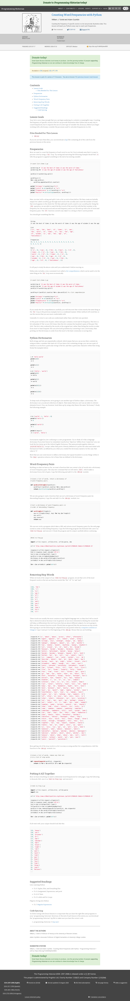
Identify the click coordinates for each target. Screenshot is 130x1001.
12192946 (102, 977)
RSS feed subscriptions (83, 983)
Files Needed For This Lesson (47, 90)
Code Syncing (42, 110)
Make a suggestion (121, 983)
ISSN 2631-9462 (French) (12, 990)
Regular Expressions (45, 904)
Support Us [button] (96, 8)
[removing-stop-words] (99, 574)
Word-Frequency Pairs (42, 99)
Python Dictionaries (40, 96)
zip (66, 140)
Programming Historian (13, 9)
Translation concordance (98, 997)
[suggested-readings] (99, 881)
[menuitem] (81, 9)
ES (50, 71)
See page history (103, 983)
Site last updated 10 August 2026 (58, 983)
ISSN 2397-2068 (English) (12, 983)
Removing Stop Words (41, 102)
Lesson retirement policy (32, 997)
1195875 (76, 977)
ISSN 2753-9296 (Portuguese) (12, 993)
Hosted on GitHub (34, 983)
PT (54, 71)
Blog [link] (105, 8)
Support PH (85, 30)
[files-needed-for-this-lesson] (99, 133)
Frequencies (38, 93)
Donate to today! (65, 2)
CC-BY (87, 974)
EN (41, 71)
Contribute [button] (70, 8)
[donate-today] (99, 57)
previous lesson (83, 77)
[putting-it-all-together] (99, 773)
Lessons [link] (81, 8)
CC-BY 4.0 (72, 29)
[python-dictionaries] (99, 338)
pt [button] (119, 8)
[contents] (99, 85)
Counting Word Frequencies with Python (77, 14)
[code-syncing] (99, 911)
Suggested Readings (41, 108)
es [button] (113, 8)
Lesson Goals (38, 88)
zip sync (55, 922)
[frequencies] (99, 149)
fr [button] (116, 8)
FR (56, 71)
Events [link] (88, 8)
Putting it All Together (41, 105)
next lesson (94, 77)
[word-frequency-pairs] (99, 464)
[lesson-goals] (99, 117)
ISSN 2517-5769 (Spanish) (12, 986)
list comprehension (73, 271)
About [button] (60, 8)
